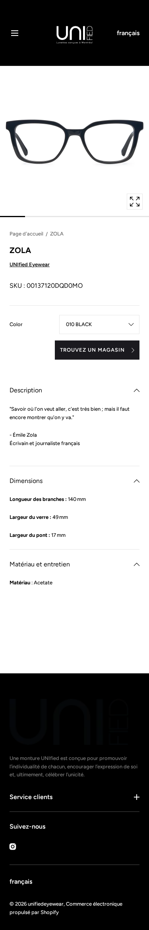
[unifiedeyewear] (74, 33)
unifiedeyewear (46, 904)
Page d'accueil (26, 234)
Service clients (31, 797)
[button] (14, 33)
